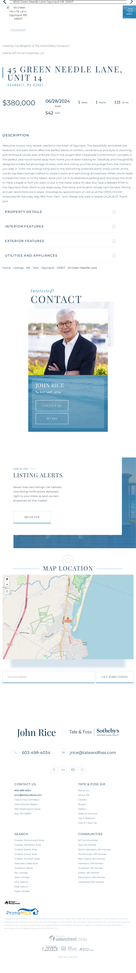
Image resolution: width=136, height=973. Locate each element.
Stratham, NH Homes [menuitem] (90, 868)
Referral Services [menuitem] (88, 813)
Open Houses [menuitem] (22, 891)
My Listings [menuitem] (21, 872)
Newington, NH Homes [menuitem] (91, 877)
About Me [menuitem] (83, 795)
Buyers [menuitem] (82, 804)
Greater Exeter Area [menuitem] (25, 849)
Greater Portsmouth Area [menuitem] (29, 840)
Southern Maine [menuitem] (23, 868)
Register (32, 517)
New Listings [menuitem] (21, 877)
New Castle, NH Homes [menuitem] (91, 858)
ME (28, 267)
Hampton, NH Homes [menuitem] (90, 863)
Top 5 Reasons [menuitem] (86, 818)
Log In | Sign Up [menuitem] (87, 822)
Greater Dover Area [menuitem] (25, 854)
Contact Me (52, 405)
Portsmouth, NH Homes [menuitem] (92, 854)
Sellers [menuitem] (82, 808)
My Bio (52, 418)
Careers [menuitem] (82, 799)
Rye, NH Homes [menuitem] (87, 844)
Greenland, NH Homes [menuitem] (91, 881)
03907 (61, 267)
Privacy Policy (68, 957)
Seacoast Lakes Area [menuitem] (26, 863)
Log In (104, 12)
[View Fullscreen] (6, 591)
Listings (18, 267)
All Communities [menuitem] (88, 840)
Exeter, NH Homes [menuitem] (88, 872)
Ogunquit (47, 267)
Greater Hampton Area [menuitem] (27, 844)
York (36, 267)
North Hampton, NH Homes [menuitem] (94, 849)
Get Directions (115, 676)
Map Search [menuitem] (21, 886)
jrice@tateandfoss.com (93, 752)
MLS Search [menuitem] (21, 881)
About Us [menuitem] (83, 790)
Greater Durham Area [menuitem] (27, 858)
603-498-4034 (50, 392)
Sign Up (112, 12)
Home (6, 267)
